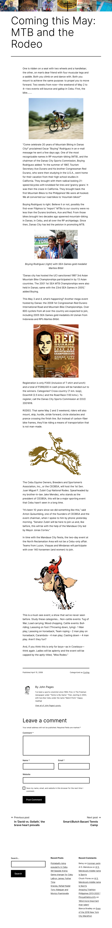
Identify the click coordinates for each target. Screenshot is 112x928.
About (90, 5)
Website (26, 774)
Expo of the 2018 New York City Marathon (90, 912)
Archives (79, 5)
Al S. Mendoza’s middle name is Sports (90, 871)
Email (98, 5)
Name (26, 760)
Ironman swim (94, 863)
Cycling (86, 672)
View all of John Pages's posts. (48, 705)
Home (69, 5)
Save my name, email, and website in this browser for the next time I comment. (54, 789)
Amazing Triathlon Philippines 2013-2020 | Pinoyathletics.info (89, 893)
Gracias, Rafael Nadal (60, 886)
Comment (28, 733)
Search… (15, 858)
